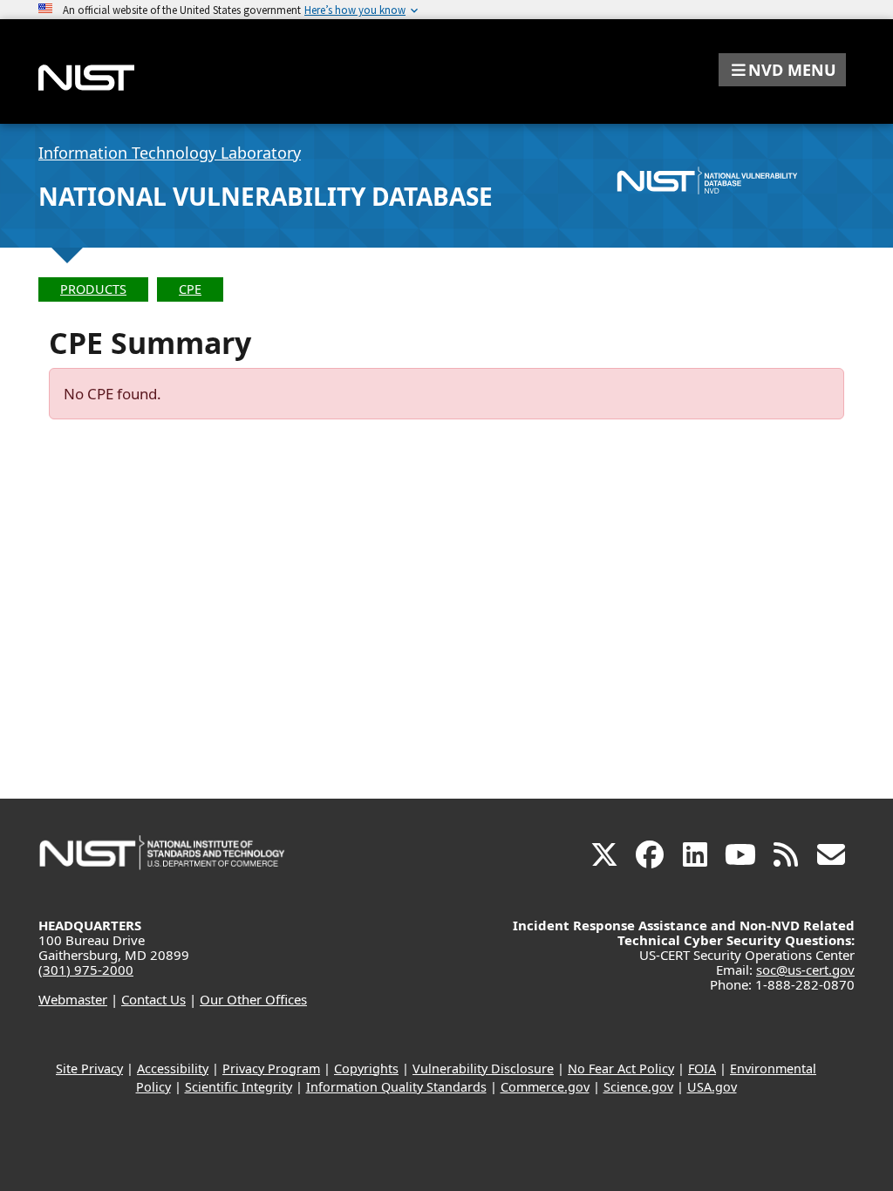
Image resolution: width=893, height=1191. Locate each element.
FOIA (702, 1068)
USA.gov (712, 1087)
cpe (190, 289)
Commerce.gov (545, 1087)
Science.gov (638, 1087)
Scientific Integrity (238, 1087)
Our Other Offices (253, 999)
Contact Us (153, 999)
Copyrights (366, 1068)
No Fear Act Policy (621, 1068)
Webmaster (72, 999)
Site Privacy (89, 1068)
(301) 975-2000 (85, 969)
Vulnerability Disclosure (483, 1068)
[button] (782, 69)
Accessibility (172, 1068)
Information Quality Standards (396, 1087)
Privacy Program (271, 1068)
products (93, 289)
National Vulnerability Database (265, 196)
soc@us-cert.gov (805, 969)
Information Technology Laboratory (169, 152)
